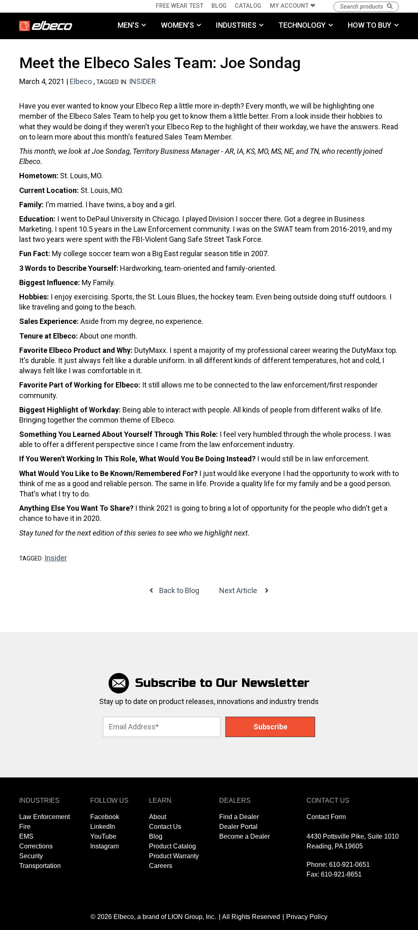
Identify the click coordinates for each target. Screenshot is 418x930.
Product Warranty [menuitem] (174, 855)
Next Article (239, 590)
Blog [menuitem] (219, 5)
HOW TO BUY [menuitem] (369, 25)
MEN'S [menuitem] (128, 25)
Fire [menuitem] (25, 826)
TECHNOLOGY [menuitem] (302, 25)
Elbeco (81, 81)
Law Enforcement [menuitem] (44, 816)
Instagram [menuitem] (104, 846)
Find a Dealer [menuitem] (239, 816)
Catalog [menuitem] (248, 5)
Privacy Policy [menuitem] (306, 916)
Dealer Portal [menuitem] (238, 826)
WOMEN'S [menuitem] (177, 25)
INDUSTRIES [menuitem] (236, 25)
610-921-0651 (349, 864)
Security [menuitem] (31, 855)
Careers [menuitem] (160, 865)
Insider (142, 81)
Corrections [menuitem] (36, 846)
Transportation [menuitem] (40, 865)
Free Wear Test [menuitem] (179, 5)
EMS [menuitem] (26, 836)
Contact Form (326, 816)
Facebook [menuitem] (104, 816)
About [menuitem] (157, 816)
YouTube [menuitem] (103, 836)
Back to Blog (179, 590)
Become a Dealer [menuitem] (244, 836)
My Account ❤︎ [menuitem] (293, 5)
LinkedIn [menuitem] (102, 826)
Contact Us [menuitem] (165, 826)
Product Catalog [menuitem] (172, 846)
